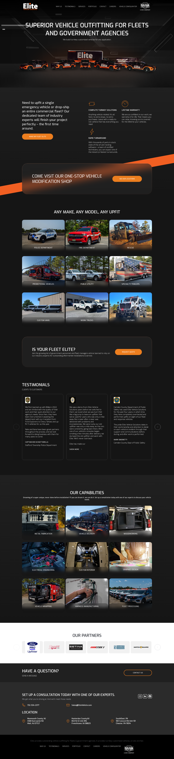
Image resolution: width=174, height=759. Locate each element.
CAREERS (112, 6)
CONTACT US (138, 673)
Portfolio (92, 6)
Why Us (59, 6)
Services (81, 6)
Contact (103, 6)
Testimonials (70, 6)
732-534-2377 (33, 705)
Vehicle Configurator (128, 6)
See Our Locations (127, 179)
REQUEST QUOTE (128, 352)
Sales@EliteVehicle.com (82, 705)
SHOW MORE (74, 449)
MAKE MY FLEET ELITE (37, 137)
